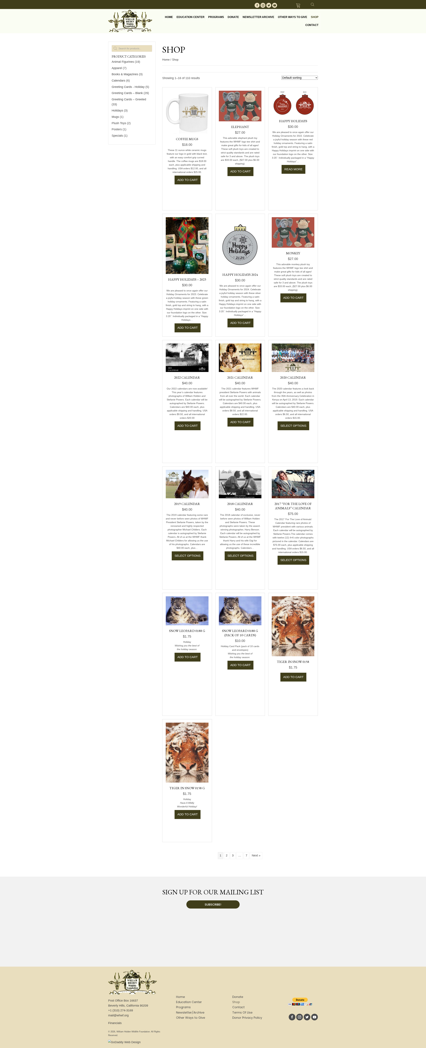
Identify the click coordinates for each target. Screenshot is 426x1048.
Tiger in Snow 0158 (293, 662)
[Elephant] (240, 106)
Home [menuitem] (180, 997)
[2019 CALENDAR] (187, 483)
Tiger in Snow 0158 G (187, 788)
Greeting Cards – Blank (127, 93)
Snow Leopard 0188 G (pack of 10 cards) (240, 633)
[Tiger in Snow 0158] (293, 626)
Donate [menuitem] (237, 997)
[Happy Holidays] (293, 103)
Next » (256, 855)
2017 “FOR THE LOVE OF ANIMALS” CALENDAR (293, 506)
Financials (115, 1023)
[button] (257, 5)
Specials (117, 135)
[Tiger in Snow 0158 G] (187, 752)
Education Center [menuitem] (189, 1002)
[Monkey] (293, 232)
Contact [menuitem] (238, 1007)
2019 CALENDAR (187, 504)
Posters (117, 129)
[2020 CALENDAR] (293, 357)
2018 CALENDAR (240, 504)
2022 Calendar (187, 377)
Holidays (117, 110)
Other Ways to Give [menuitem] (190, 1018)
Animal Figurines (123, 61)
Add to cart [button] (187, 180)
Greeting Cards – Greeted (129, 99)
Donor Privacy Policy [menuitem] (247, 1018)
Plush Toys (119, 123)
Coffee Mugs (187, 139)
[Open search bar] (312, 3)
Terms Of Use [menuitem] (242, 1012)
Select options (293, 425)
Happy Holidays (293, 121)
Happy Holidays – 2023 (187, 279)
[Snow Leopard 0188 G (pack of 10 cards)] (240, 610)
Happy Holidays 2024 (240, 274)
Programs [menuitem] (183, 1007)
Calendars (118, 80)
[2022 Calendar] (187, 357)
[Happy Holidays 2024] (240, 242)
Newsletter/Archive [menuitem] (190, 1012)
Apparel (117, 68)
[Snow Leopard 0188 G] (187, 610)
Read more (293, 169)
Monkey (293, 253)
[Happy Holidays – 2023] (187, 245)
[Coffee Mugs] (187, 112)
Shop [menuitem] (236, 1002)
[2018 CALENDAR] (240, 483)
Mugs (115, 116)
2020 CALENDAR (293, 377)
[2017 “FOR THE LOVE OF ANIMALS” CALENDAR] (293, 483)
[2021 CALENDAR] (240, 357)
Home (166, 59)
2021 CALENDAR (240, 377)
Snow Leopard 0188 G (187, 631)
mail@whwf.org (118, 1015)
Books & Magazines (125, 74)
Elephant (240, 127)
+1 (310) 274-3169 (120, 1010)
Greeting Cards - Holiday (128, 87)
